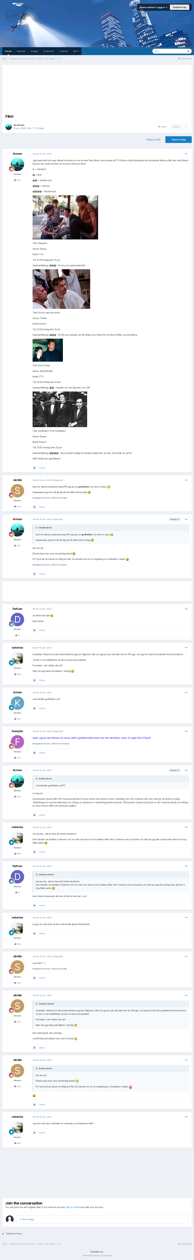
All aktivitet (49, 51)
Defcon (17, 608)
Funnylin (17, 731)
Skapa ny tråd (153, 139)
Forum (8, 51)
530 (18, 719)
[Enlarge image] (65, 217)
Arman (20, 125)
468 (18, 674)
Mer (75, 51)
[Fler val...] (186, 154)
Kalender (21, 51)
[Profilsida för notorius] (17, 658)
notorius (17, 647)
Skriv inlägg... (28, 1219)
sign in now (71, 1207)
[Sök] (188, 51)
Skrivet (42, 154)
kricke (17, 692)
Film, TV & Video (36, 128)
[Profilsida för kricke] (17, 703)
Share (163, 126)
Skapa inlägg (179, 139)
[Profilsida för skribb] (17, 491)
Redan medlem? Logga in (153, 7)
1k (18, 635)
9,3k (18, 506)
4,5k (18, 180)
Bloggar (34, 51)
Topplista (63, 51)
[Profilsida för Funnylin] (17, 742)
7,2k (18, 757)
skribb (17, 480)
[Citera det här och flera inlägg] (34, 468)
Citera (42, 468)
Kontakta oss (97, 1251)
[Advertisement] (97, 89)
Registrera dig (179, 7)
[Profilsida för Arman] (8, 126)
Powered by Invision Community (97, 1255)
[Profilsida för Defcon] (17, 619)
